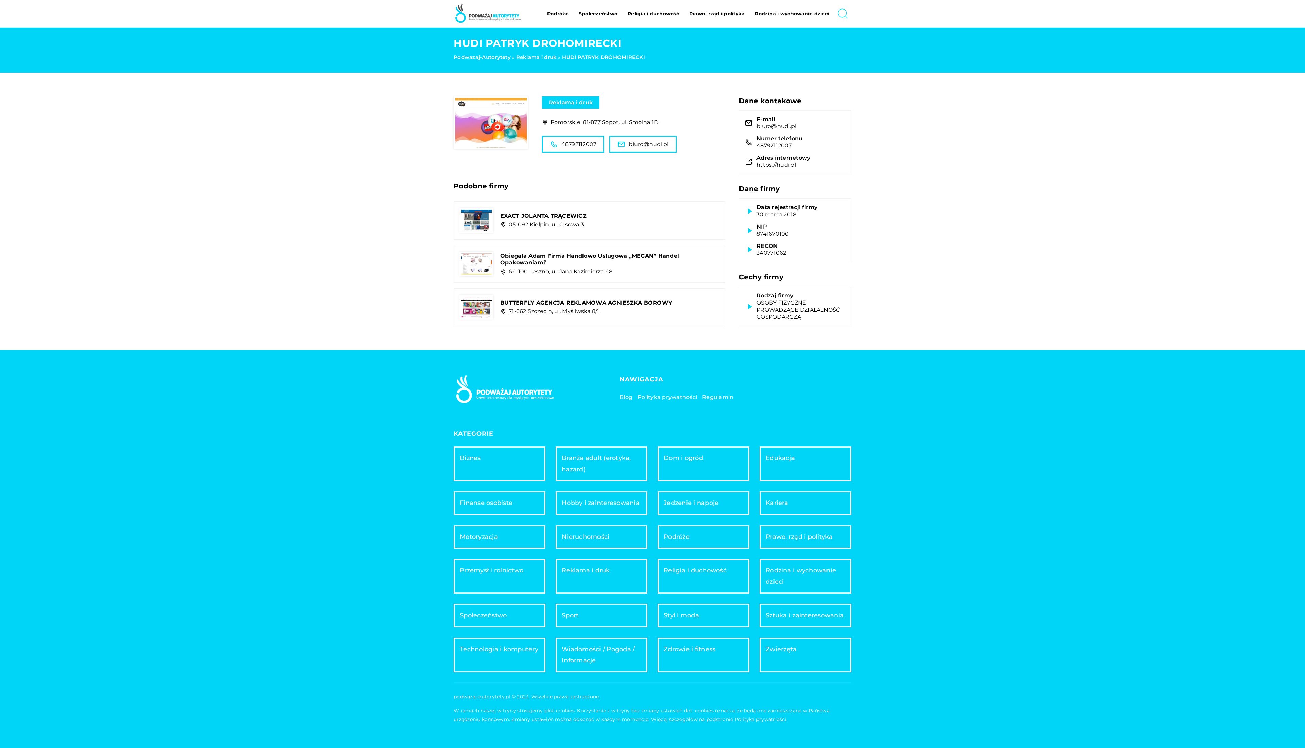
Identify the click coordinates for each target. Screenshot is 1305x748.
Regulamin (717, 397)
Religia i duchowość (653, 14)
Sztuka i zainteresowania (805, 615)
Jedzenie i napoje (691, 503)
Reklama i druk (571, 102)
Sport (570, 615)
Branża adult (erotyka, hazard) (596, 463)
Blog (626, 397)
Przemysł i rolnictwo (491, 570)
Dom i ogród (683, 458)
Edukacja (780, 458)
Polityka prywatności (667, 397)
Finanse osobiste (486, 503)
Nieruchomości (585, 537)
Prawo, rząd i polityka (717, 14)
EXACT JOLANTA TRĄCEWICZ (543, 216)
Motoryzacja (479, 537)
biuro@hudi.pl (648, 144)
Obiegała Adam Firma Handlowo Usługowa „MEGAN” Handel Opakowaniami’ (589, 259)
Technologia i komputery (499, 649)
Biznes (470, 458)
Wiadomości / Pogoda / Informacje (598, 654)
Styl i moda (681, 615)
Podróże (558, 14)
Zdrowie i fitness (689, 649)
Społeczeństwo (598, 14)
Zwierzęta (781, 649)
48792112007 (579, 144)
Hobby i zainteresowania (601, 503)
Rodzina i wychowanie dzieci (792, 14)
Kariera (777, 503)
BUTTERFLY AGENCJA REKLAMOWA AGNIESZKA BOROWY (586, 302)
